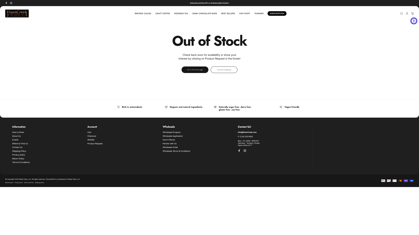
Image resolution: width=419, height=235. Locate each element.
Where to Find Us (20, 143)
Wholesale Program (172, 132)
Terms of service (29, 182)
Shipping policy (39, 182)
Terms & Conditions (21, 162)
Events (15, 140)
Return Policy (18, 158)
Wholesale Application (173, 136)
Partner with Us (170, 143)
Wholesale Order (170, 147)
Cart (89, 132)
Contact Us (17, 147)
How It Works (169, 140)
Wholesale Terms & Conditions (176, 151)
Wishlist (90, 140)
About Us (16, 136)
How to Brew (18, 132)
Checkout (91, 136)
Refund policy (9, 182)
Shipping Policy (19, 151)
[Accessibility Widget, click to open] (413, 20)
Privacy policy (18, 155)
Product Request (95, 143)
